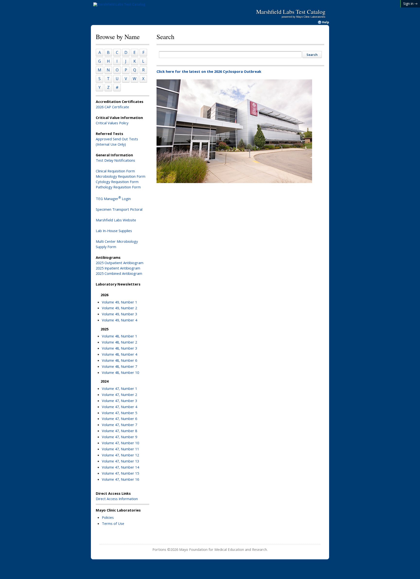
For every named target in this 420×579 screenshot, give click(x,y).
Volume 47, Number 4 (119, 406)
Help (325, 22)
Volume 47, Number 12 (120, 455)
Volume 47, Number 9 (119, 436)
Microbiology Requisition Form (120, 176)
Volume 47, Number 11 (120, 448)
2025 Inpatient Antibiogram (118, 268)
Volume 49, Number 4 (119, 320)
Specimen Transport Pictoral (119, 209)
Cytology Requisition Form (117, 181)
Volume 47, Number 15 (120, 473)
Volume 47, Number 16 (120, 479)
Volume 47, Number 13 (120, 461)
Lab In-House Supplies (114, 230)
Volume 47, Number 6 (119, 418)
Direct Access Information (117, 498)
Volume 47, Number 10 (120, 442)
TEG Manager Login (113, 198)
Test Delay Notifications (115, 160)
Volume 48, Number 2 (119, 342)
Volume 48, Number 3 (119, 348)
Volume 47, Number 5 (119, 412)
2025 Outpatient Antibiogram (119, 262)
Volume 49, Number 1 (119, 302)
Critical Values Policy (112, 122)
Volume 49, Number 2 (119, 307)
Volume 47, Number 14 (120, 467)
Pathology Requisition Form (118, 187)
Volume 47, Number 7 (119, 424)
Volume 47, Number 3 (119, 400)
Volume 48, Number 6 (119, 360)
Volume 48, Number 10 (120, 372)
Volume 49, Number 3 (119, 313)
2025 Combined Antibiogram (119, 273)
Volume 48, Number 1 (119, 336)
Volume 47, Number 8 (119, 430)
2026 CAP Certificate (112, 106)
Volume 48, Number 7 (119, 366)
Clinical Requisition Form (115, 170)
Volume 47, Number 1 (119, 388)
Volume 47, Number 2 (119, 394)
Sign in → (410, 3)
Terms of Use (113, 523)
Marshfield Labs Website (116, 220)
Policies (108, 517)
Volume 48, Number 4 (119, 354)
